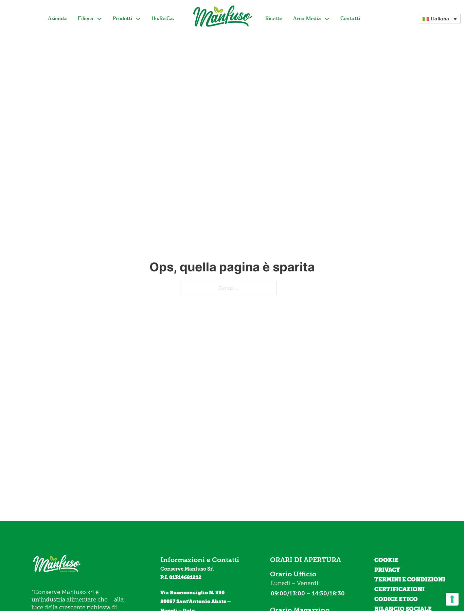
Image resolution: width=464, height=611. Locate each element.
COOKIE (386, 560)
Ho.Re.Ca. (162, 18)
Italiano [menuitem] (440, 19)
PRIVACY (387, 570)
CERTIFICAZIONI (399, 589)
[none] (440, 18)
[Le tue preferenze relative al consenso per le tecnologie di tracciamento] (452, 599)
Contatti (350, 18)
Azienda (57, 18)
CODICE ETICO (396, 599)
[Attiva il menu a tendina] (99, 18)
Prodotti (122, 18)
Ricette (273, 18)
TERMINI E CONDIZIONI (409, 579)
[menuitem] (440, 18)
